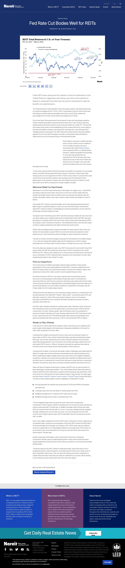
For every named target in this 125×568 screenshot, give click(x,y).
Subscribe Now (93, 534)
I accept (107, 562)
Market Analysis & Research (44, 472)
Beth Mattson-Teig (69, 29)
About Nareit (116, 7)
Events (105, 7)
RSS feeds (55, 546)
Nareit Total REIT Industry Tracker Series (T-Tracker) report (59, 376)
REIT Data (82, 7)
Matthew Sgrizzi (83, 148)
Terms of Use (56, 555)
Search (53, 543)
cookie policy (45, 564)
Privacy (53, 549)
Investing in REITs (68, 7)
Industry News (94, 7)
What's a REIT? (53, 7)
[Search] (120, 4)
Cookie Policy (56, 552)
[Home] (14, 6)
